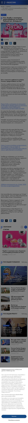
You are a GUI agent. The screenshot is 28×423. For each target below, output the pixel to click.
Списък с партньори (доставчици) (10, 411)
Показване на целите (14, 420)
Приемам (14, 416)
